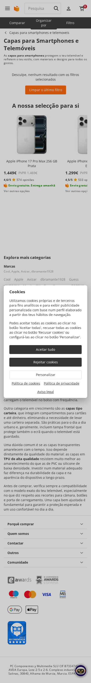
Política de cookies (26, 383)
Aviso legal (45, 392)
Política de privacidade (61, 383)
